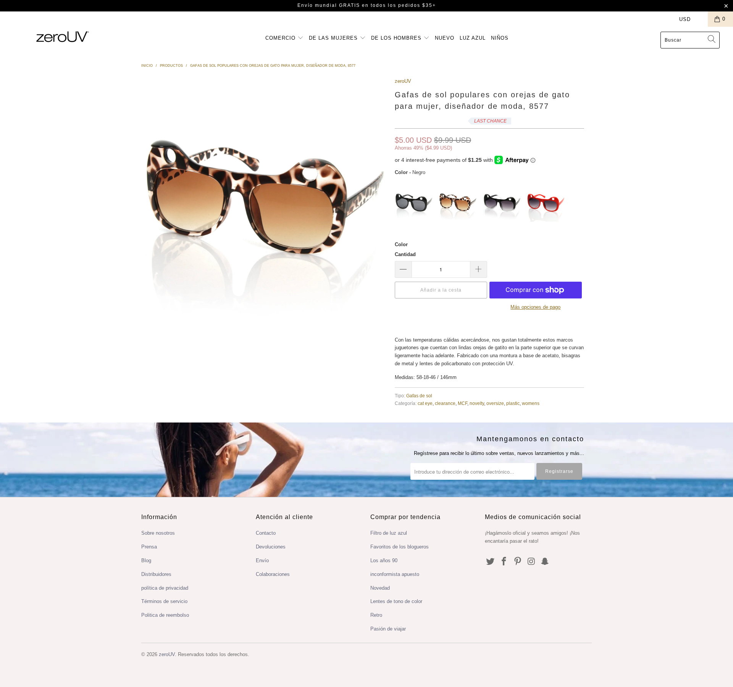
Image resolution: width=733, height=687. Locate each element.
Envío (262, 560)
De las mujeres (334, 38)
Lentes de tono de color (396, 601)
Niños (500, 38)
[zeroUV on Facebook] (504, 562)
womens (530, 403)
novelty (477, 403)
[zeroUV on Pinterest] (517, 562)
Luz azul (473, 38)
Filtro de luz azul (388, 533)
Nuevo (444, 38)
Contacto (266, 533)
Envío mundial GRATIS (328, 5)
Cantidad (405, 254)
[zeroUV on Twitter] (490, 562)
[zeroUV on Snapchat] (545, 562)
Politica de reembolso (165, 615)
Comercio (281, 38)
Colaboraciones (273, 574)
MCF (462, 403)
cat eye (425, 403)
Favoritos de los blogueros (399, 547)
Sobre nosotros (158, 533)
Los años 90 (383, 560)
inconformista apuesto (394, 574)
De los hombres (397, 38)
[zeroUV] (62, 36)
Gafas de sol (419, 395)
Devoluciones (271, 547)
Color (401, 244)
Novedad (380, 588)
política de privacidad (164, 588)
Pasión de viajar (388, 629)
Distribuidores (156, 574)
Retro (376, 615)
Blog (146, 560)
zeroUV (403, 81)
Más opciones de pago (535, 307)
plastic (513, 403)
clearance (445, 403)
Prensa (149, 547)
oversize (495, 403)
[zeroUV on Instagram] (531, 562)
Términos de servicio (164, 601)
